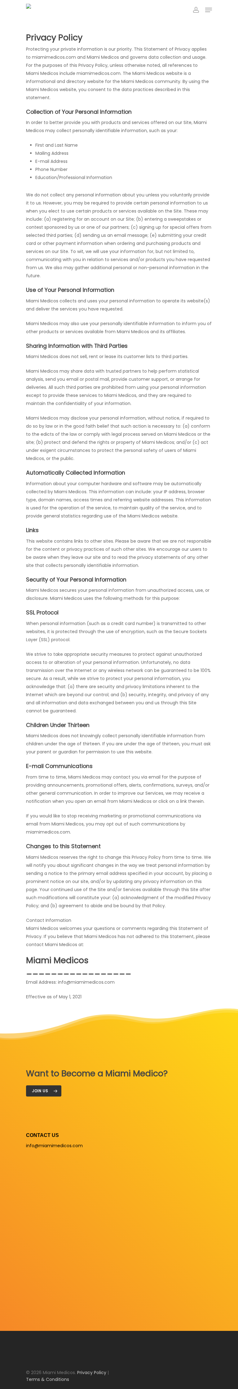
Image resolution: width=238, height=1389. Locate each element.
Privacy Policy (91, 1372)
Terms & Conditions (47, 1379)
